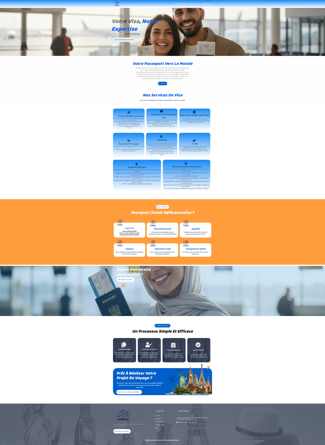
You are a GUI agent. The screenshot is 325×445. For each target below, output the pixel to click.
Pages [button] (184, 4)
